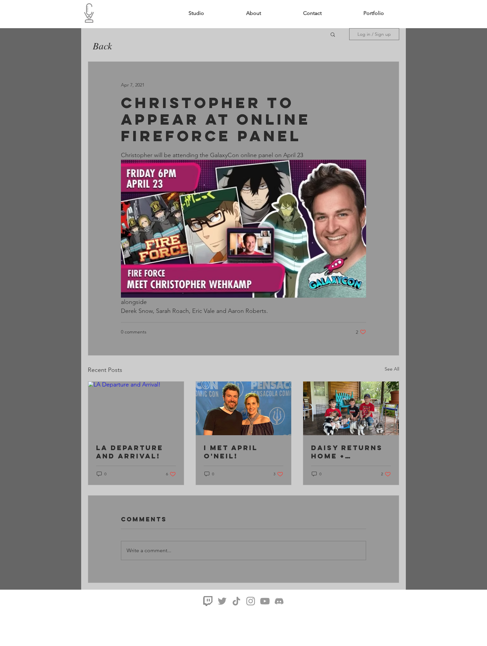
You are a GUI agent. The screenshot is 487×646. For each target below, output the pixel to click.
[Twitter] (222, 601)
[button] (374, 13)
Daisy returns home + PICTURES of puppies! (347, 451)
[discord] (279, 601)
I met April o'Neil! (231, 451)
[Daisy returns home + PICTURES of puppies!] (351, 408)
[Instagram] (250, 601)
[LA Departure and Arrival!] (136, 408)
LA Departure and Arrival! (129, 451)
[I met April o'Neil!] (244, 408)
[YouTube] (265, 601)
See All (392, 369)
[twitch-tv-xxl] (208, 601)
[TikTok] (236, 601)
